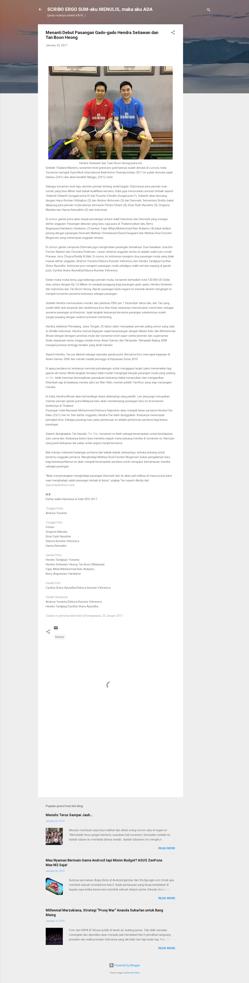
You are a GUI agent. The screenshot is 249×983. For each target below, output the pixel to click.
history (59, 637)
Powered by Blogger (127, 965)
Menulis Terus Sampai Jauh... (69, 815)
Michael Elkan (133, 973)
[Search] (208, 11)
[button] (173, 33)
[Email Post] (55, 629)
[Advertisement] (198, 82)
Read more (166, 848)
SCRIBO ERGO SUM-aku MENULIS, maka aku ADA (100, 9)
